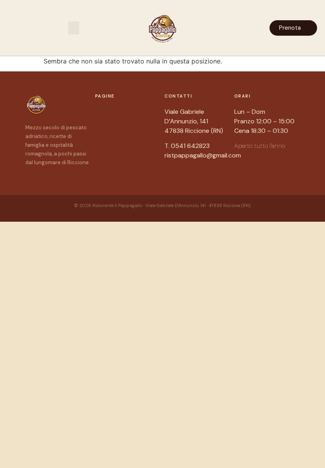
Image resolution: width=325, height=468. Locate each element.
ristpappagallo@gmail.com (202, 155)
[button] (73, 28)
